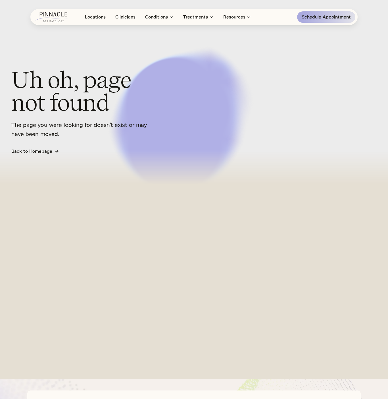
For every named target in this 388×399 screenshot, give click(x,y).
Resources (234, 17)
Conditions (156, 17)
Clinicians (125, 17)
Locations (95, 17)
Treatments (195, 17)
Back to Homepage (31, 151)
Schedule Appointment (326, 17)
